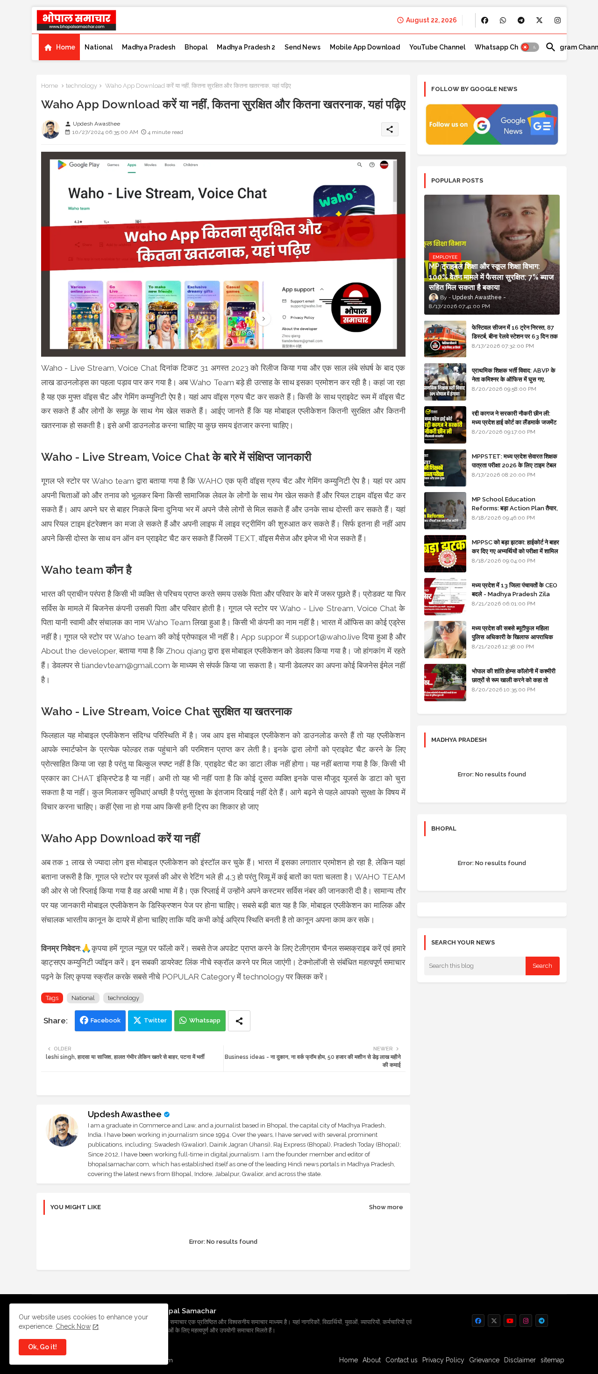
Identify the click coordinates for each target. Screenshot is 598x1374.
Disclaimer (520, 1360)
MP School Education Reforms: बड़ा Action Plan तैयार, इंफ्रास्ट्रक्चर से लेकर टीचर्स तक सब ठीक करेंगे (515, 512)
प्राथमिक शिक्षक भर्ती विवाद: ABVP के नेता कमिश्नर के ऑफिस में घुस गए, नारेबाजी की (513, 379)
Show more (386, 1207)
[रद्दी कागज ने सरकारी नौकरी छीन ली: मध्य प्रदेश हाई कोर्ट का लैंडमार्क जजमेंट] (445, 425)
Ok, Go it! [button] (42, 1347)
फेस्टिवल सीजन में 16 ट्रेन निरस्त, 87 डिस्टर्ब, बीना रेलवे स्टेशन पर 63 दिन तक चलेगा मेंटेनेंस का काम (515, 336)
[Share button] (239, 1020)
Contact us (401, 1360)
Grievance (484, 1360)
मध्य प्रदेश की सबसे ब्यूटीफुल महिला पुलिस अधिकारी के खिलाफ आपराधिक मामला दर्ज (512, 636)
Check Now (73, 1326)
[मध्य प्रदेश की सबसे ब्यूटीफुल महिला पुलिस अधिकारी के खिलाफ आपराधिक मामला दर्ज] (445, 639)
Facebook (106, 1020)
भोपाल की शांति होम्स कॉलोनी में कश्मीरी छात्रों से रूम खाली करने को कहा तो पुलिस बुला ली (513, 679)
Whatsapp (205, 1020)
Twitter (155, 1020)
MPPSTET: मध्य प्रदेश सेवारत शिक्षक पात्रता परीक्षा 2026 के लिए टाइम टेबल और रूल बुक (514, 465)
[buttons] (485, 20)
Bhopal (196, 47)
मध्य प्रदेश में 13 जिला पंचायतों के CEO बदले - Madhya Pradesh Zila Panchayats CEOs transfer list (514, 598)
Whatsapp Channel (505, 47)
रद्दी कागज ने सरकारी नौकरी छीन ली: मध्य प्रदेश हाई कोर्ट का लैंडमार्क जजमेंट (514, 417)
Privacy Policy (443, 1360)
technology (81, 85)
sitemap (552, 1360)
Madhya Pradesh (148, 47)
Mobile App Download (365, 47)
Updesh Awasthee (125, 1114)
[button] (529, 47)
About (372, 1360)
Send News (302, 47)
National (99, 47)
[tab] (59, 47)
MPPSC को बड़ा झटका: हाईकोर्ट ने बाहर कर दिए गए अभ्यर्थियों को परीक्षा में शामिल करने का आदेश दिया (515, 551)
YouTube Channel (437, 47)
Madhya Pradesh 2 (246, 47)
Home (65, 47)
